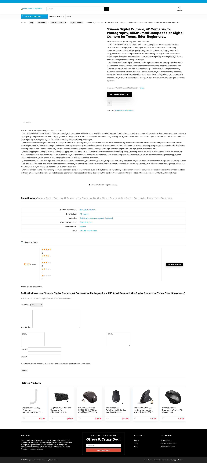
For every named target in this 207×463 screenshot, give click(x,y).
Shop (31, 22)
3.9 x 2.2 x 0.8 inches (87, 210)
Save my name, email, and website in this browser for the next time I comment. (57, 364)
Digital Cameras (77, 22)
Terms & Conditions (168, 443)
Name (24, 349)
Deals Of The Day (56, 16)
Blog (69, 16)
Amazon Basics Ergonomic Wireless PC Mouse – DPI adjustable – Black (172, 411)
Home (23, 22)
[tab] (27, 122)
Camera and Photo (58, 22)
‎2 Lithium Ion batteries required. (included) (96, 218)
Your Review (26, 327)
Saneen (83, 226)
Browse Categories (33, 16)
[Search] (106, 9)
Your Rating (26, 304)
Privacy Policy (166, 440)
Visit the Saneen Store (88, 231)
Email (24, 357)
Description (28, 122)
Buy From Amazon (119, 94)
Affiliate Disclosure (168, 446)
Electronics (42, 22)
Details (142, 88)
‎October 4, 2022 (86, 222)
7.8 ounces (84, 214)
